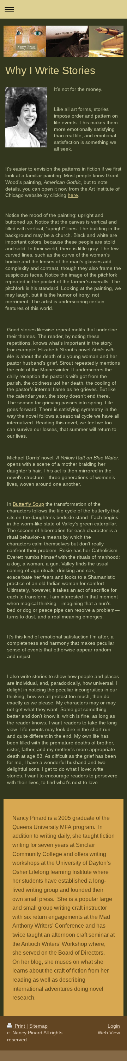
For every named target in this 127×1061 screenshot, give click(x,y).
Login (114, 1026)
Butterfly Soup (28, 504)
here (73, 195)
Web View (109, 1032)
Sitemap (38, 1026)
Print (19, 1026)
